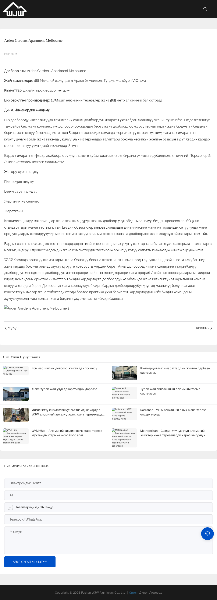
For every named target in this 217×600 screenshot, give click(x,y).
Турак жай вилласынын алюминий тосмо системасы (170, 391)
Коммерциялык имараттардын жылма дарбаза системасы (175, 370)
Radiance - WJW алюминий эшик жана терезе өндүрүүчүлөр (173, 412)
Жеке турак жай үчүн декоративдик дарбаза (64, 389)
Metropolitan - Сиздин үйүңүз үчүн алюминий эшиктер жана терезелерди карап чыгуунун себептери (172, 433)
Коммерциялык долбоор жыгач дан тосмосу (64, 368)
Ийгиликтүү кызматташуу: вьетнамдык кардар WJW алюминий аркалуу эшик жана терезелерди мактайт (68, 412)
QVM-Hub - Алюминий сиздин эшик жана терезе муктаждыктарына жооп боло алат (67, 433)
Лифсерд (155, 592)
